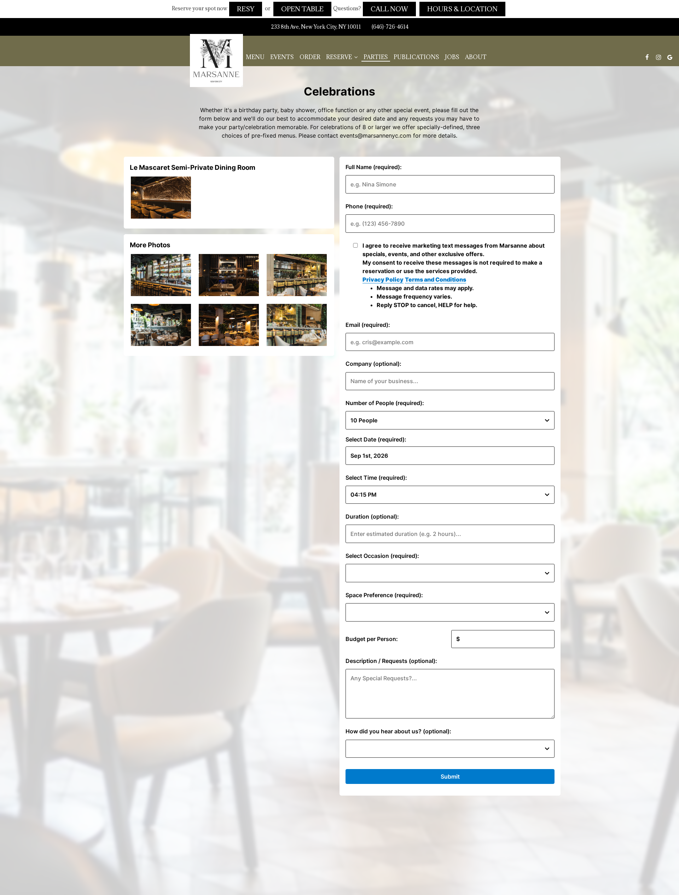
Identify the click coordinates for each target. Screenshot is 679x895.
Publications (416, 56)
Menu (255, 56)
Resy (245, 9)
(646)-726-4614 (390, 26)
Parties (376, 56)
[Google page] (669, 57)
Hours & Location (462, 9)
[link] (216, 60)
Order (310, 56)
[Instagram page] (658, 57)
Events (282, 56)
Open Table (302, 9)
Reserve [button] (339, 56)
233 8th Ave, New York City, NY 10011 (316, 26)
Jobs (452, 56)
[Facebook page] (647, 57)
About (476, 56)
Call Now (389, 9)
